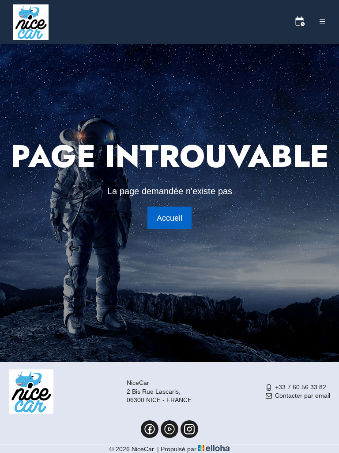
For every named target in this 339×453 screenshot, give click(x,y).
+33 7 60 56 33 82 (300, 387)
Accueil (169, 218)
